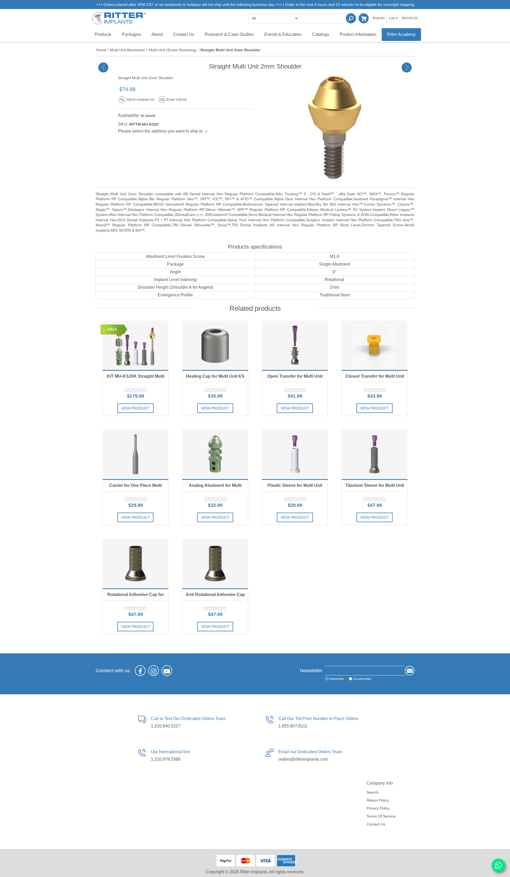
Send (409, 670)
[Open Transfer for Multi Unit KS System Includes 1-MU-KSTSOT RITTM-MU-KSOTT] (295, 345)
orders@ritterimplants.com (303, 759)
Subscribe (336, 679)
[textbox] (325, 18)
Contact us (376, 824)
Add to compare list (140, 99)
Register (379, 18)
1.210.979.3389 (165, 759)
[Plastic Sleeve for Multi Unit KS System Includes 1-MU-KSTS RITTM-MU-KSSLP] (295, 454)
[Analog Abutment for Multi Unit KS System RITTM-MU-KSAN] (215, 454)
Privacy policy (378, 808)
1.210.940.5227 (165, 726)
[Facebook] (140, 670)
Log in (393, 18)
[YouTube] (167, 670)
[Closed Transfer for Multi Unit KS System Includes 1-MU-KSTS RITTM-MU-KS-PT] (374, 345)
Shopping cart (364, 18)
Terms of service (381, 816)
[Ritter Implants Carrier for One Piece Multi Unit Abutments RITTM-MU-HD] (135, 454)
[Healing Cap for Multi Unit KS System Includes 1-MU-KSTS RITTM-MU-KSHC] (215, 345)
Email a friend (176, 99)
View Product (135, 408)
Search (351, 18)
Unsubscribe (362, 679)
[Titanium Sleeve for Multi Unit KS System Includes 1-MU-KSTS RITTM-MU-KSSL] (374, 454)
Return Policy (378, 800)
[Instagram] (153, 670)
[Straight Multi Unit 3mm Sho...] (407, 67)
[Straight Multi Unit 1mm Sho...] (103, 67)
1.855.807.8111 (292, 726)
